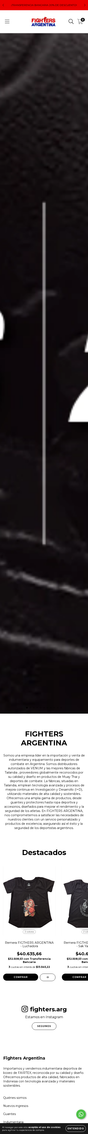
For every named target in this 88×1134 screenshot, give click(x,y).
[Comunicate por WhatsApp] (81, 1114)
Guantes (9, 1114)
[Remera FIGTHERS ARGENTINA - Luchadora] (48, 977)
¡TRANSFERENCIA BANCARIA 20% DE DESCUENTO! (44, 5)
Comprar (21, 977)
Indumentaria (13, 1122)
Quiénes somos (14, 1098)
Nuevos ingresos (15, 1106)
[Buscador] (71, 21)
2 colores (29, 931)
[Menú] (7, 21)
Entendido (75, 1128)
